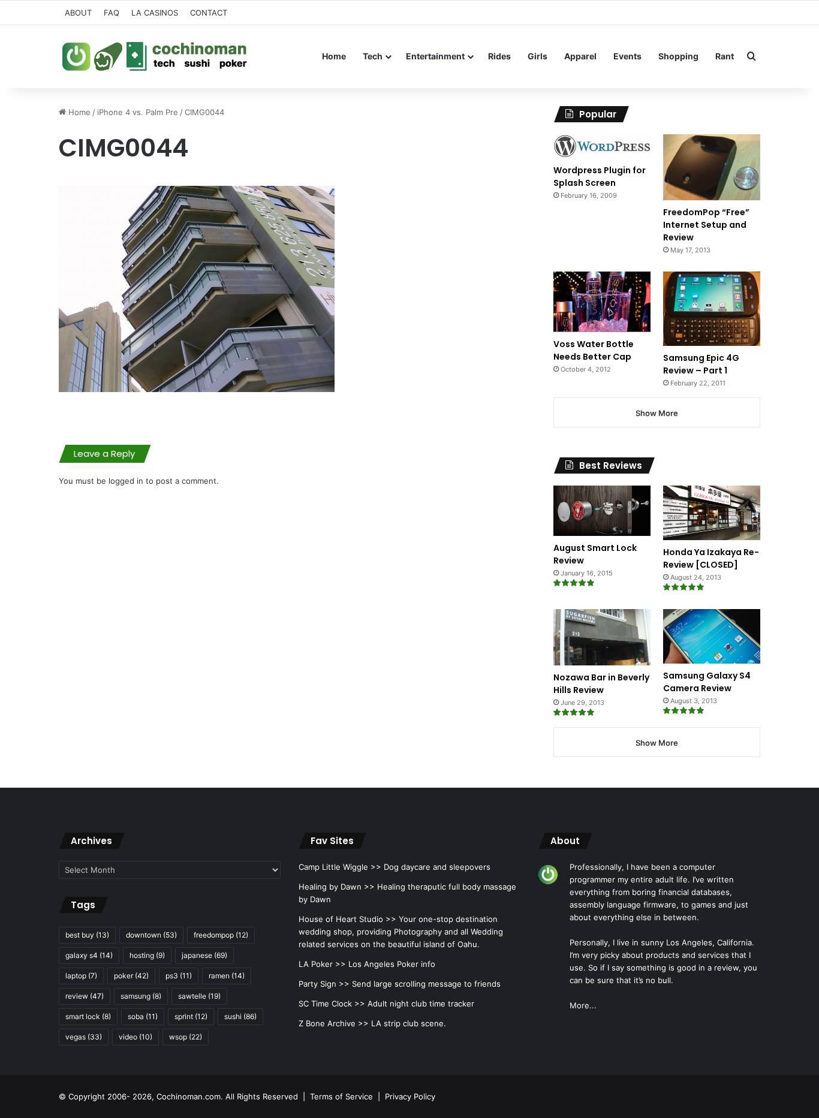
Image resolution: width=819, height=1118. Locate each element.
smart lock (88, 1016)
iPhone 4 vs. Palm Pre (137, 112)
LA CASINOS (154, 12)
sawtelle (199, 996)
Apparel (580, 56)
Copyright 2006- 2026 (110, 1096)
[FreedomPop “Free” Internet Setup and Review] (711, 167)
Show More (657, 413)
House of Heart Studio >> (347, 919)
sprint (190, 1016)
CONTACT (208, 12)
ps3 (178, 975)
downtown (151, 934)
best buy (87, 934)
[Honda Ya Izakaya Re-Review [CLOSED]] (711, 513)
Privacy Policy (410, 1096)
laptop (81, 975)
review (84, 996)
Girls (537, 56)
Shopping (678, 56)
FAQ (111, 12)
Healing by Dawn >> (337, 886)
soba (143, 1016)
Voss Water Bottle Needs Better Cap (593, 350)
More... (583, 1005)
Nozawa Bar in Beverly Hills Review (601, 683)
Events (627, 56)
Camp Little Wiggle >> (340, 867)
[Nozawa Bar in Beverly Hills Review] (602, 637)
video (135, 1036)
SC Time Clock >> (332, 1003)
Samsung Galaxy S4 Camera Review (707, 682)
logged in (126, 481)
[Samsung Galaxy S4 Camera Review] (711, 636)
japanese (204, 955)
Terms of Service (341, 1096)
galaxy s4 (89, 955)
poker (131, 975)
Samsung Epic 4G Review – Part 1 (701, 364)
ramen (227, 975)
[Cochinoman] (155, 56)
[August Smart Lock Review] (602, 511)
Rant (724, 56)
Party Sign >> (324, 984)
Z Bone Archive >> (334, 1023)
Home (334, 56)
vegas (83, 1036)
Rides (499, 56)
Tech (373, 56)
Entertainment (435, 56)
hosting (147, 955)
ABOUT (78, 12)
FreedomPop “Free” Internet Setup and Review (706, 224)
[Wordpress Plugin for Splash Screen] (602, 146)
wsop (185, 1036)
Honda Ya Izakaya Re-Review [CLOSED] (711, 558)
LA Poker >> (322, 964)
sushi (240, 1016)
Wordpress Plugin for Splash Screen (599, 176)
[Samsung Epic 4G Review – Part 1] (711, 308)
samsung (141, 996)
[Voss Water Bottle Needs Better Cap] (602, 302)
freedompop (221, 934)
